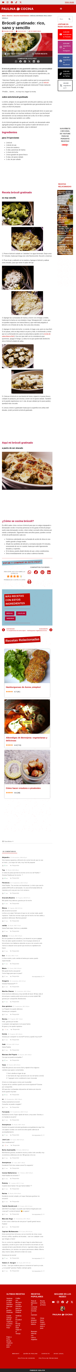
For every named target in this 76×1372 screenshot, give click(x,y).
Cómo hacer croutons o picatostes (23, 788)
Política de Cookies (26, 1358)
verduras (10, 618)
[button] (61, 8)
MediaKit (15, 1353)
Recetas (9, 15)
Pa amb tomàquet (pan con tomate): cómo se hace (65, 239)
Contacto (46, 1353)
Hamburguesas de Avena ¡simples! (23, 687)
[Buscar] (69, 19)
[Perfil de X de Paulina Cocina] (20, 2)
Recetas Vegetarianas (21, 15)
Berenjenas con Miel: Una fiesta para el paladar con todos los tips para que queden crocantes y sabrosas (64, 198)
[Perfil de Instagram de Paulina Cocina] (7, 2)
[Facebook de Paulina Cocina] (12, 2)
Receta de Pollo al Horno (43, 1303)
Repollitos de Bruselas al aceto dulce (65, 210)
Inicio (4, 15)
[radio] (8, 576)
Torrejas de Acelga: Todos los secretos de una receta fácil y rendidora (65, 230)
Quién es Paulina (30, 1353)
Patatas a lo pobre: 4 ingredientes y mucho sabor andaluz (64, 219)
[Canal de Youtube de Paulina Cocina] (3, 2)
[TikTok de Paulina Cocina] (16, 2)
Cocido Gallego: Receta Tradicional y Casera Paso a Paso (10, 1321)
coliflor (21, 613)
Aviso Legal (59, 1353)
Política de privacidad (48, 1358)
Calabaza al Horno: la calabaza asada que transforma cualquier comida (65, 249)
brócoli (46, 82)
